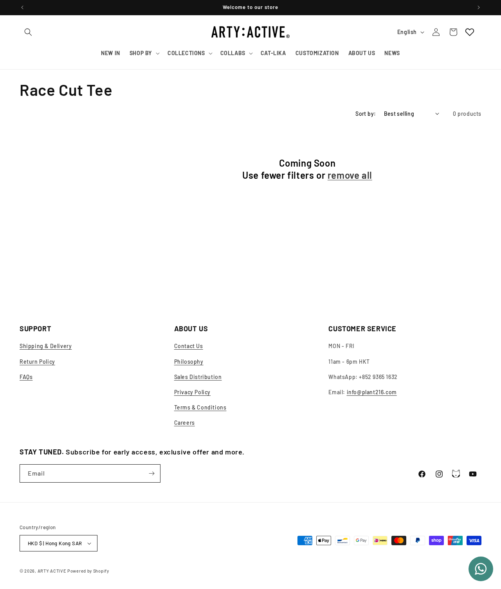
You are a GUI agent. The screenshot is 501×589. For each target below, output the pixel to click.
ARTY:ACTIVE (52, 570)
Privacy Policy (192, 392)
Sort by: (365, 113)
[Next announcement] (478, 7)
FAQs (26, 377)
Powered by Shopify (88, 570)
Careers (184, 422)
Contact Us (188, 346)
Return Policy (37, 361)
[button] (28, 32)
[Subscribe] (151, 473)
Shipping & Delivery (46, 346)
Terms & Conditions (200, 407)
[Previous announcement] (22, 7)
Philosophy (189, 361)
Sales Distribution (198, 377)
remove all (350, 175)
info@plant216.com (372, 392)
